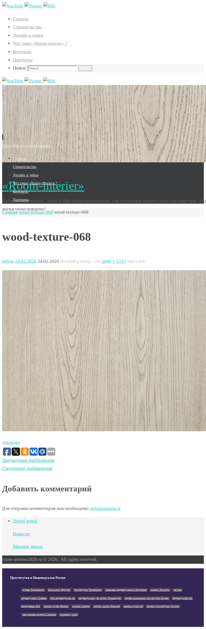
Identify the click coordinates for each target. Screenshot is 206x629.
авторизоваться (105, 508)
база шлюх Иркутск (59, 589)
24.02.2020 (25, 261)
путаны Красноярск (33, 589)
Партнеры (22, 60)
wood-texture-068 (36, 212)
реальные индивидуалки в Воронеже (126, 589)
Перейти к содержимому (26, 145)
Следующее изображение (27, 468)
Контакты (22, 51)
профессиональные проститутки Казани (147, 598)
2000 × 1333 (114, 261)
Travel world (25, 521)
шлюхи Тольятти (160, 589)
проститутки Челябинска (88, 589)
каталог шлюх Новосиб (107, 606)
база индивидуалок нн (62, 598)
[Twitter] (33, 6)
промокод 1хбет (69, 614)
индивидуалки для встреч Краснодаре (100, 598)
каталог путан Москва (56, 606)
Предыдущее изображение (28, 460)
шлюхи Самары (81, 606)
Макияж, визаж (28, 546)
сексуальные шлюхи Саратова (39, 614)
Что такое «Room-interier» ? (40, 43)
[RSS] (49, 6)
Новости (22, 533)
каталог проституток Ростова (163, 606)
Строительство (27, 27)
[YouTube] (13, 6)
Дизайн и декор (28, 35)
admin (8, 261)
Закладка (11, 442)
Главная (20, 18)
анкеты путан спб (133, 606)
